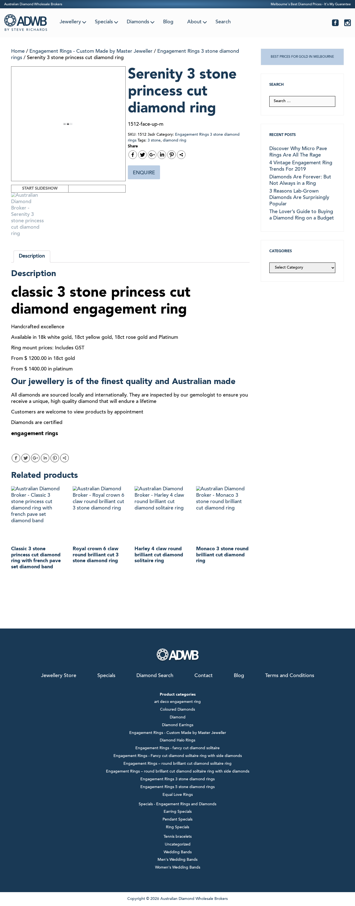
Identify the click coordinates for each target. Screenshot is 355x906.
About (194, 22)
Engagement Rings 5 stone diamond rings (177, 787)
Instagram (347, 22)
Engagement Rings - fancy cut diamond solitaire (177, 748)
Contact (203, 675)
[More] (181, 154)
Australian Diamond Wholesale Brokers (33, 4)
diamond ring (174, 141)
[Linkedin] (162, 154)
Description (32, 256)
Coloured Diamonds (177, 710)
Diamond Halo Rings (177, 741)
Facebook (335, 22)
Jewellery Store (58, 675)
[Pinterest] (171, 154)
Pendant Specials (177, 820)
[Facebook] (132, 154)
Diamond (178, 718)
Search (223, 22)
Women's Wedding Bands (177, 868)
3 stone (154, 141)
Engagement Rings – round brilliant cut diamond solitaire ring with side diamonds (177, 772)
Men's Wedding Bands (177, 860)
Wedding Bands (178, 852)
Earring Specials (178, 812)
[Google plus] (152, 154)
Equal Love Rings (178, 795)
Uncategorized (178, 845)
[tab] (32, 257)
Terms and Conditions (289, 675)
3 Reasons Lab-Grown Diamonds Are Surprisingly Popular (299, 198)
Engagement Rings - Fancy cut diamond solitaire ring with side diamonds (177, 756)
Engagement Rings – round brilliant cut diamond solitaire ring (177, 764)
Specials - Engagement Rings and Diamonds (177, 804)
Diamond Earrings (177, 725)
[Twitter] (142, 154)
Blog (168, 22)
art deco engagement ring (177, 702)
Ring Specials (177, 827)
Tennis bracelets (178, 837)
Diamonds (138, 22)
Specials (104, 22)
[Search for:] (302, 101)
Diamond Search (154, 675)
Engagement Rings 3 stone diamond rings (177, 779)
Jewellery (70, 22)
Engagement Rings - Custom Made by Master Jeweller (91, 51)
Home (18, 51)
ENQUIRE (144, 173)
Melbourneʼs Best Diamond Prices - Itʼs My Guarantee (311, 4)
